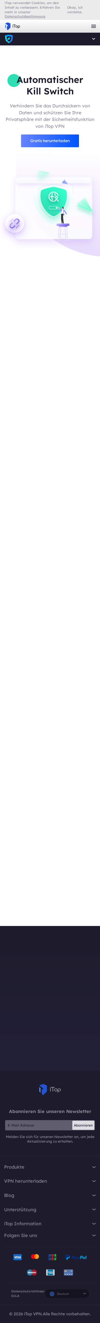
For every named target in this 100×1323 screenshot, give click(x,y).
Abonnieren (83, 1125)
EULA (15, 1296)
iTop (50, 1089)
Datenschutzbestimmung (25, 16)
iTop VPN (12, 26)
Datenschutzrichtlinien (27, 1291)
